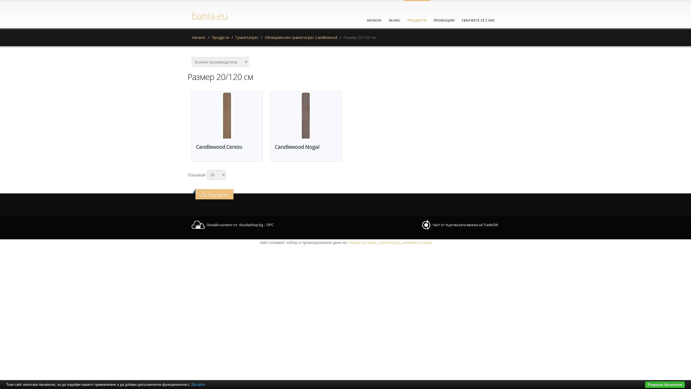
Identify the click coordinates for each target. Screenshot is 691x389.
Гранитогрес (247, 37)
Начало (198, 37)
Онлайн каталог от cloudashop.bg (234, 225)
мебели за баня (417, 242)
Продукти (220, 37)
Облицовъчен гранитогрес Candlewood (301, 37)
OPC (269, 225)
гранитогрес (389, 242)
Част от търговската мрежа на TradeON (465, 225)
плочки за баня (362, 242)
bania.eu (210, 16)
